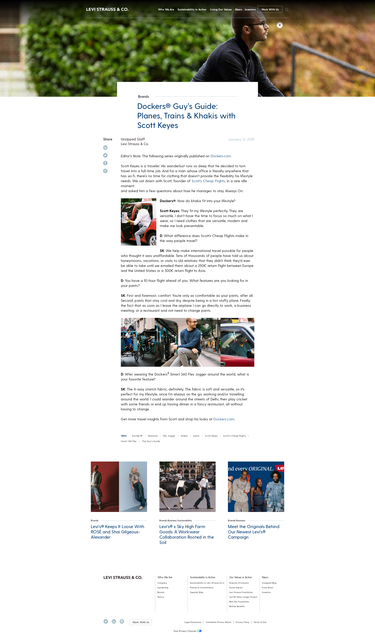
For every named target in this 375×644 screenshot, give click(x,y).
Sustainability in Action (192, 9)
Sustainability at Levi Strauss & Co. (207, 583)
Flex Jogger (169, 435)
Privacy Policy (242, 622)
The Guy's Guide (151, 441)
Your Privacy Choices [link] (184, 630)
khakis (184, 435)
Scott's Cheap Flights (234, 435)
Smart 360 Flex (129, 441)
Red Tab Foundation (239, 601)
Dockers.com (221, 156)
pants (196, 435)
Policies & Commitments (202, 587)
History (160, 597)
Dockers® (137, 435)
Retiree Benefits (237, 606)
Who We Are (166, 9)
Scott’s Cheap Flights (208, 181)
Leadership (163, 587)
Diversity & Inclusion (239, 583)
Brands (143, 96)
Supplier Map (196, 592)
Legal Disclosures (192, 622)
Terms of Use (260, 622)
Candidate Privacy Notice (218, 622)
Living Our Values (221, 9)
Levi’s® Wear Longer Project (243, 597)
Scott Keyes (211, 435)
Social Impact (236, 587)
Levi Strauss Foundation (241, 592)
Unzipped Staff (133, 139)
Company (162, 583)
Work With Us (270, 9)
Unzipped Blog (269, 583)
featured (152, 435)
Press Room (267, 587)
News (238, 9)
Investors (250, 9)
